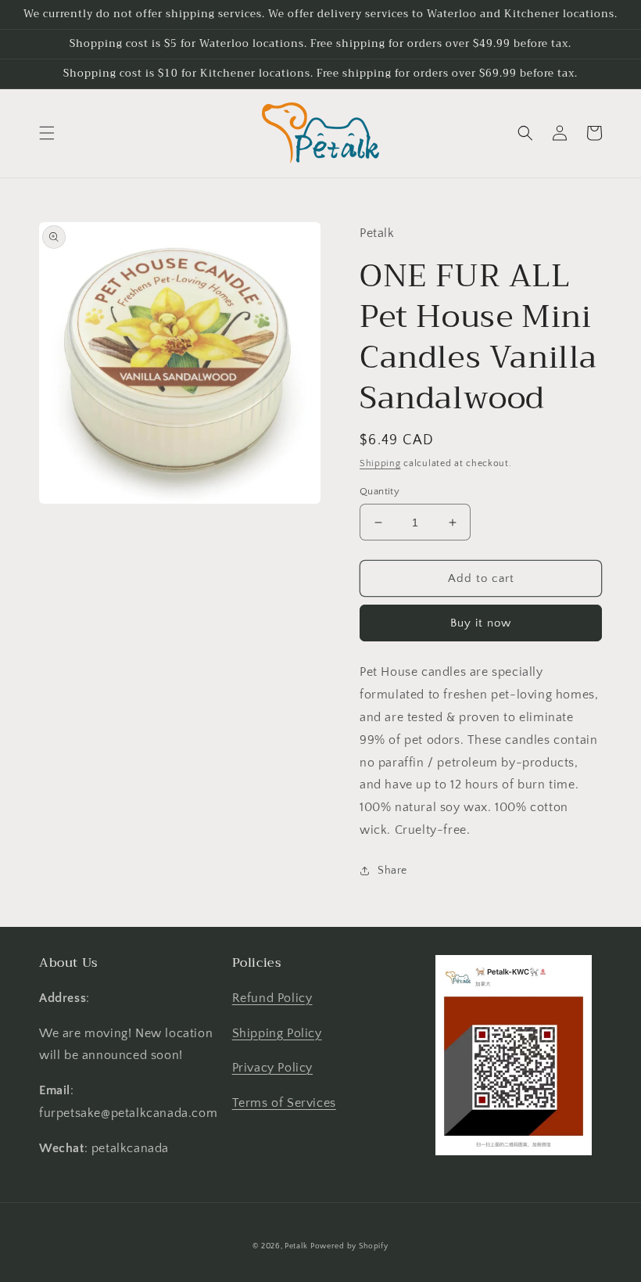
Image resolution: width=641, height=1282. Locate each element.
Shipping (380, 463)
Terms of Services (284, 1103)
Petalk (296, 1246)
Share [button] (392, 870)
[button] (47, 133)
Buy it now (480, 623)
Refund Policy (272, 998)
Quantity (379, 491)
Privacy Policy (272, 1068)
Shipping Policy (277, 1033)
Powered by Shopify (349, 1246)
